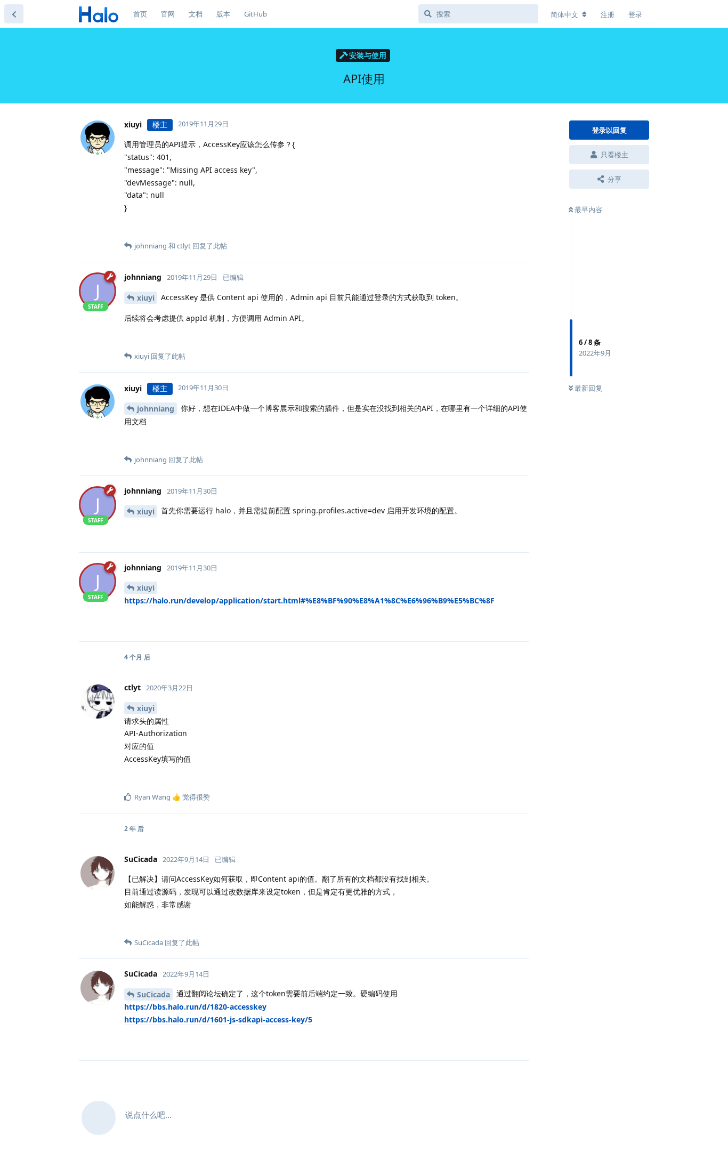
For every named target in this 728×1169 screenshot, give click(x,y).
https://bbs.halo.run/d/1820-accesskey (195, 1007)
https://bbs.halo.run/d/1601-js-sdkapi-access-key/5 (218, 1019)
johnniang (155, 409)
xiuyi (146, 298)
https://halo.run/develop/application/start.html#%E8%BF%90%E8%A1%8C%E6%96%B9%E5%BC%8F (309, 600)
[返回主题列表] (13, 13)
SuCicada (153, 994)
